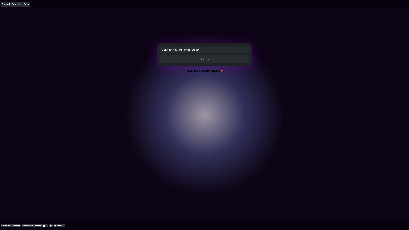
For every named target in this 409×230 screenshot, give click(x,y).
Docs (26, 4)
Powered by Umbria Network (203, 70)
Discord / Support (11, 4)
